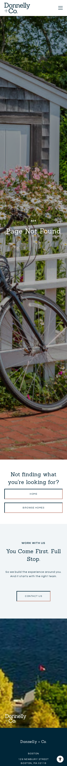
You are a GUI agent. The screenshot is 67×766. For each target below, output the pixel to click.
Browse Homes (33, 508)
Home (33, 494)
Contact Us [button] (33, 596)
